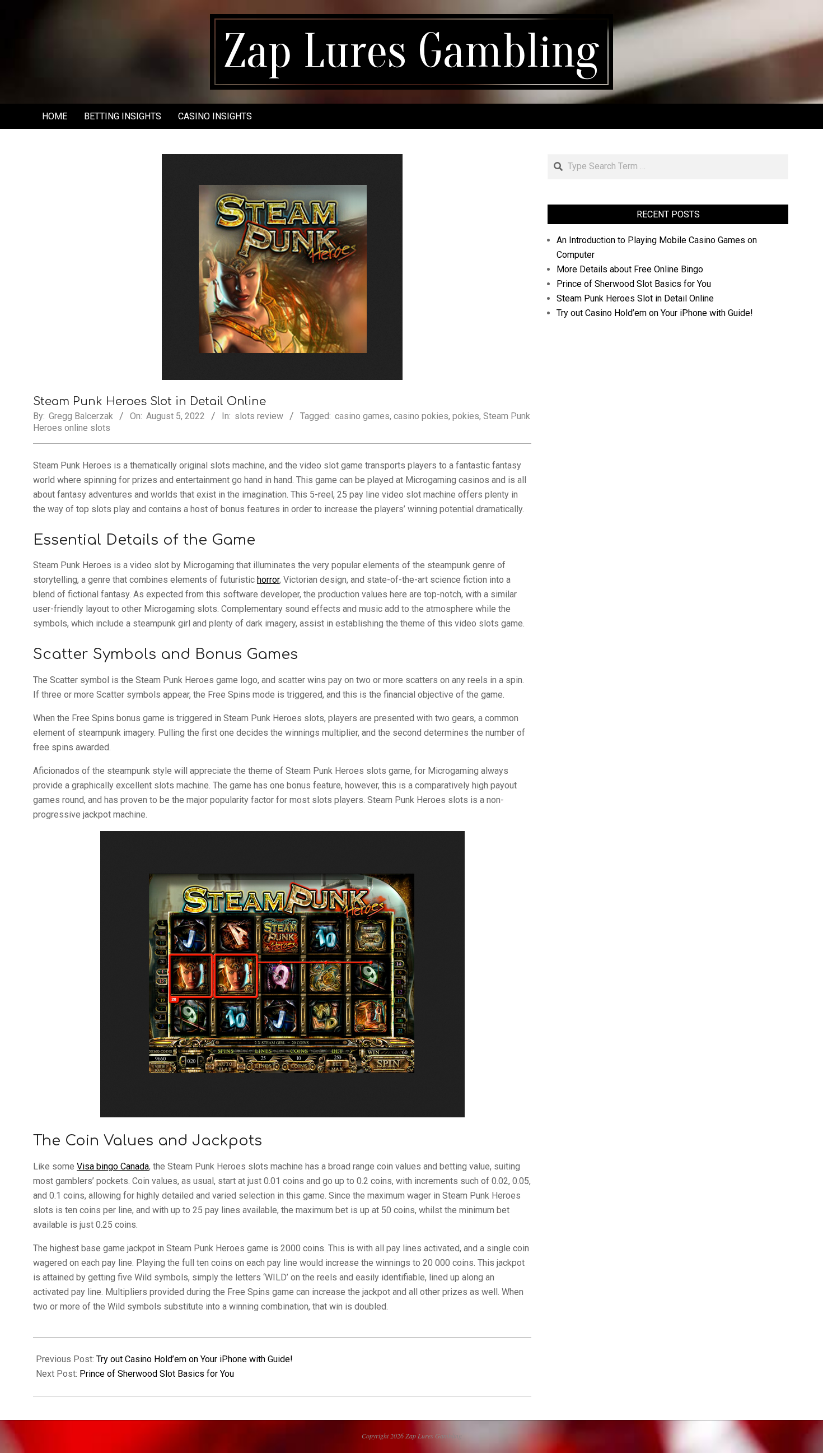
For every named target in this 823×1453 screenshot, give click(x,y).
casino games (362, 416)
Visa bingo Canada (113, 1166)
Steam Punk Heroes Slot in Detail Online (635, 298)
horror (268, 579)
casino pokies (421, 416)
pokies (465, 416)
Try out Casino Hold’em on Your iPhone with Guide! (194, 1359)
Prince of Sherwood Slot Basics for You (157, 1373)
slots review (259, 416)
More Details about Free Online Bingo (630, 269)
